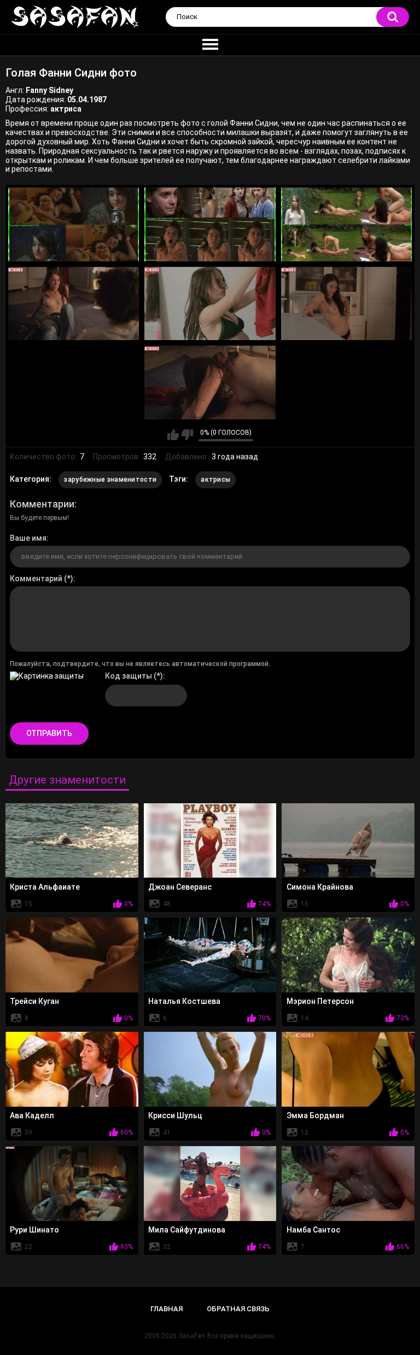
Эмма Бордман (315, 1115)
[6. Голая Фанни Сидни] (346, 304)
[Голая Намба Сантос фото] (348, 1183)
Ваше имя (28, 538)
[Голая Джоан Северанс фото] (210, 840)
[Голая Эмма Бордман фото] (348, 1069)
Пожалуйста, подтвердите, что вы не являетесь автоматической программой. (140, 664)
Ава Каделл (32, 1115)
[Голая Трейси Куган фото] (71, 955)
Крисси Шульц (175, 1115)
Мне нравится (173, 434)
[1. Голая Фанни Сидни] (73, 224)
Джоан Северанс (180, 887)
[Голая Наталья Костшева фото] (210, 955)
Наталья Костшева (184, 1001)
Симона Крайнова (320, 887)
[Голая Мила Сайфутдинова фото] (210, 1183)
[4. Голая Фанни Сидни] (73, 304)
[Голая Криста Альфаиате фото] (71, 840)
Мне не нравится (187, 434)
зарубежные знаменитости (110, 479)
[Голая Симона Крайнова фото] (348, 840)
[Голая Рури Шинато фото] (71, 1183)
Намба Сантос (313, 1229)
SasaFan (192, 1336)
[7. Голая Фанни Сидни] (209, 382)
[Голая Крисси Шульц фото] (210, 1069)
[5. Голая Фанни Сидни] (209, 304)
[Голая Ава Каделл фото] (71, 1069)
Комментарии (42, 504)
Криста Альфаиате (45, 887)
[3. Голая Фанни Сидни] (346, 224)
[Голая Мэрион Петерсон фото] (348, 955)
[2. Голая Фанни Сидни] (209, 224)
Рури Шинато (34, 1229)
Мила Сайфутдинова (186, 1229)
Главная (166, 1309)
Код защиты (128, 675)
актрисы (215, 479)
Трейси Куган (34, 1001)
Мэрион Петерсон (320, 1001)
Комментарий (36, 578)
